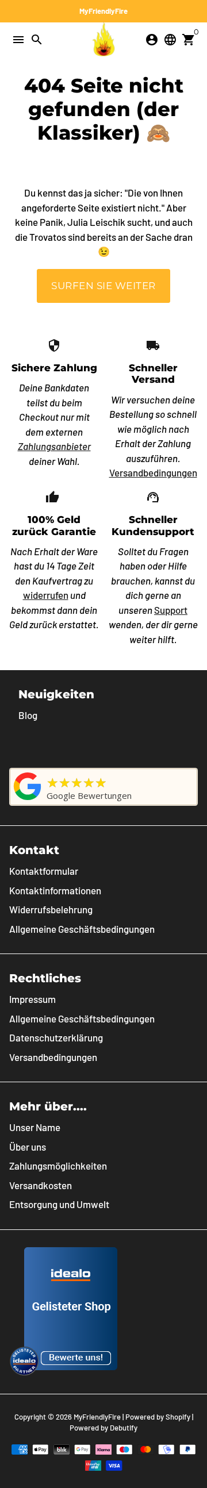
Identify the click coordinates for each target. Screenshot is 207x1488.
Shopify (178, 1416)
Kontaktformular (43, 870)
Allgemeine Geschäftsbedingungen (82, 929)
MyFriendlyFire (97, 1416)
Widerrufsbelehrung (51, 909)
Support (170, 610)
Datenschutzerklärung (56, 1037)
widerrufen (45, 595)
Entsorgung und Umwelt (59, 1204)
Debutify (123, 1427)
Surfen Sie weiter (103, 285)
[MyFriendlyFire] (27, 799)
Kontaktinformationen (55, 890)
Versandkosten (40, 1185)
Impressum (32, 999)
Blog (27, 715)
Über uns (27, 1146)
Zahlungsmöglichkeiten (58, 1165)
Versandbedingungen (153, 472)
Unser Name (34, 1127)
